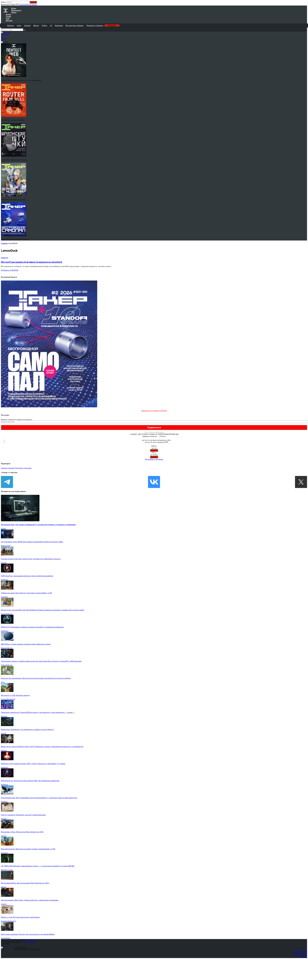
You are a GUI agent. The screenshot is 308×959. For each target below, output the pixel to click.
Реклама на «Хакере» (95, 25)
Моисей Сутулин (7, 870)
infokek (3, 528)
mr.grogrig (4, 597)
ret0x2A (3, 562)
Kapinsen (4, 716)
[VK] (154, 482)
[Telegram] (7, 482)
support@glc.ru (31, 940)
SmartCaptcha (159, 432)
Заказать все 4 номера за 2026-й (154, 411)
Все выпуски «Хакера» (75, 25)
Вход (305, 3)
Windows (10, 25)
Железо (36, 25)
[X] (301, 482)
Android (27, 25)
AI (51, 25)
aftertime (4, 750)
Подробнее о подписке (154, 459)
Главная (4, 243)
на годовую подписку (28, 4)
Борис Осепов (5, 545)
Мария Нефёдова (7, 614)
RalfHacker (4, 580)
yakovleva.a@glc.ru (29, 942)
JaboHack (4, 801)
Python (44, 25)
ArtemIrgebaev (6, 938)
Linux (19, 25)
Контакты (303, 957)
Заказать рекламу (8, 468)
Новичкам (59, 25)
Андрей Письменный (8, 699)
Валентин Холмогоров (8, 921)
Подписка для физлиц (300, 951)
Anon (3, 682)
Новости (4, 258)
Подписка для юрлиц (23, 468)
